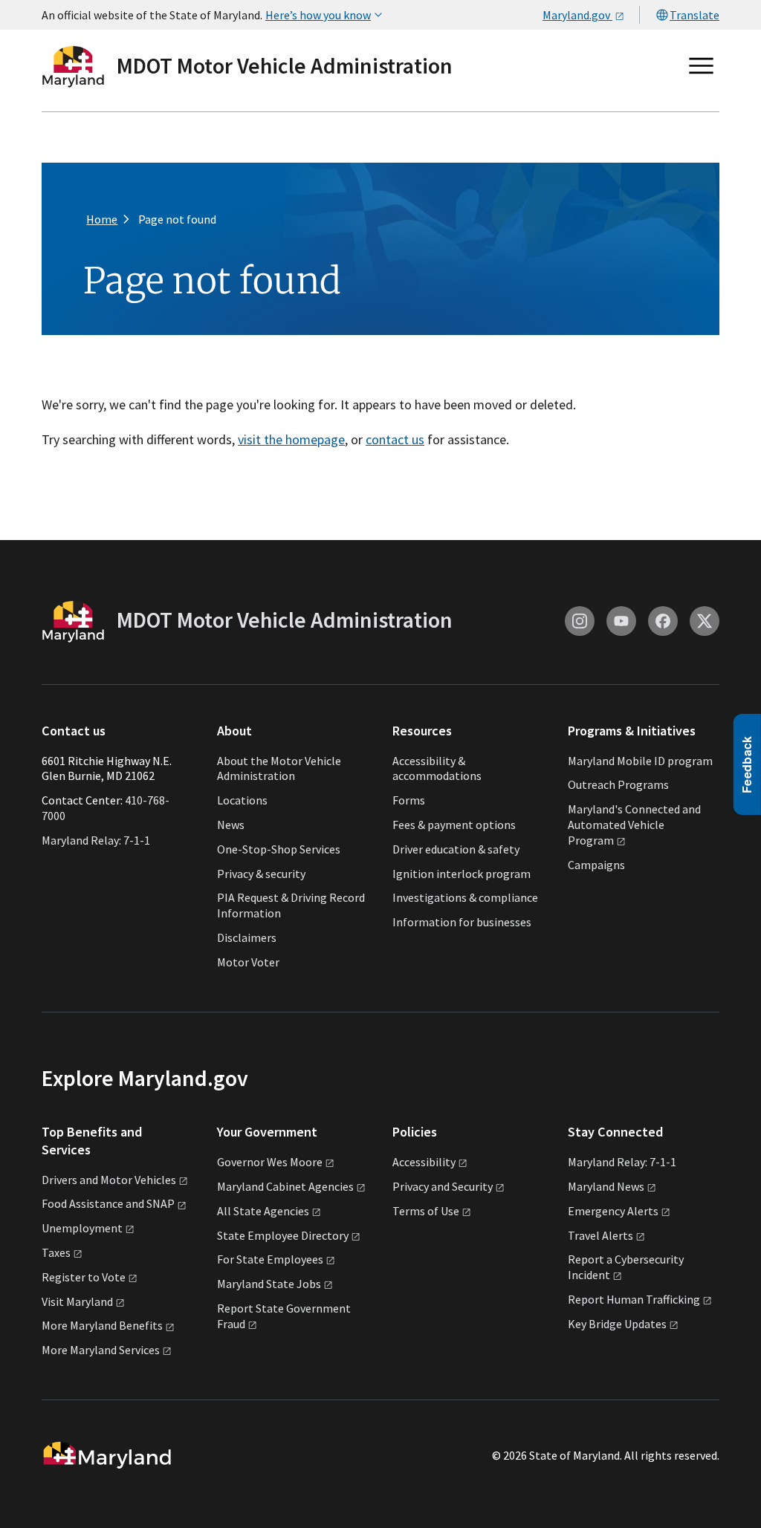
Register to (84, 1276)
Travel (600, 1235)
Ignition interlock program (461, 873)
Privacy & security (261, 873)
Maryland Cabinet (285, 1186)
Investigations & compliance (465, 897)
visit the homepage (291, 439)
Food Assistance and (108, 1203)
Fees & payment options (454, 824)
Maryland (606, 1186)
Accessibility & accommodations (437, 768)
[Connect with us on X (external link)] (704, 621)
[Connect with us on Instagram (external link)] (580, 621)
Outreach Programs (618, 784)
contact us (395, 439)
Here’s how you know (318, 14)
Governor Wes (270, 1161)
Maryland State (269, 1283)
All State (263, 1210)
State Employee (283, 1235)
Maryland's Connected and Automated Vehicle (634, 825)
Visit (77, 1301)
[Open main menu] (701, 66)
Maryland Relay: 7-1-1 (96, 840)
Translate (694, 14)
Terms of (425, 1210)
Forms (408, 800)
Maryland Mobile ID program (640, 760)
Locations (242, 800)
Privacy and (442, 1186)
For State (270, 1259)
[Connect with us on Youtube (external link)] (621, 621)
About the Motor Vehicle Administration (279, 768)
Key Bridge (617, 1323)
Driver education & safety (455, 849)
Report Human (634, 1299)
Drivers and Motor (109, 1179)
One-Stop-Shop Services (278, 849)
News (231, 824)
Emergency (613, 1210)
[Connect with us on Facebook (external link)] (663, 621)
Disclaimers (246, 937)
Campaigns (596, 864)
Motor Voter (248, 962)
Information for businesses (461, 921)
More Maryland (102, 1325)
